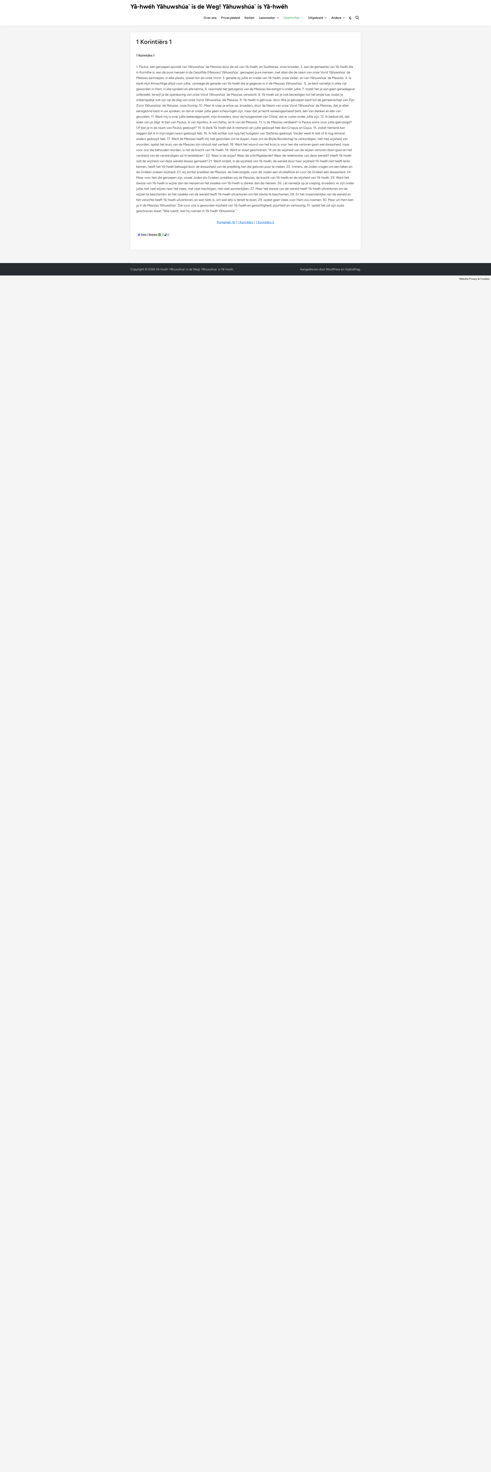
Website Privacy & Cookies (474, 278)
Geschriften (291, 18)
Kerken (249, 18)
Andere (336, 18)
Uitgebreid (315, 18)
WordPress (333, 269)
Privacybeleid (230, 18)
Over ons (210, 18)
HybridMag (352, 269)
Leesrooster (267, 18)
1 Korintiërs (245, 222)
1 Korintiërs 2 (265, 222)
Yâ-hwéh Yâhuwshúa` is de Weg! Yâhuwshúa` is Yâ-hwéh (209, 6)
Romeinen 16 (226, 222)
